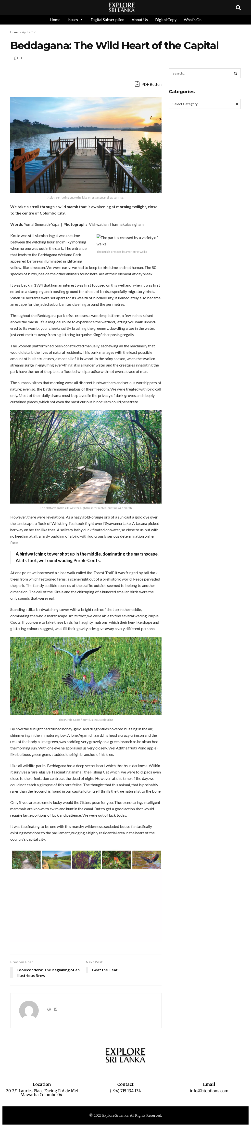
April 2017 (29, 32)
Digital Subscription (107, 19)
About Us (140, 19)
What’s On (192, 19)
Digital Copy (165, 19)
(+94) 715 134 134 (125, 1090)
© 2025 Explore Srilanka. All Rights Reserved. (125, 1115)
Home (55, 19)
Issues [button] (73, 19)
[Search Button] (236, 73)
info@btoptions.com (209, 1090)
